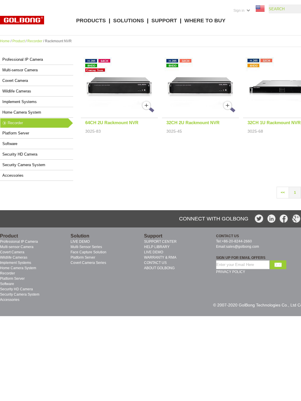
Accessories (13, 175)
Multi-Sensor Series (86, 247)
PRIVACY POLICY (230, 272)
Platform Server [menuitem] (12, 279)
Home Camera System (21, 112)
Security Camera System (23, 165)
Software (9, 143)
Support (153, 235)
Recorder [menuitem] (7, 273)
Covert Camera (15, 80)
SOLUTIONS (128, 20)
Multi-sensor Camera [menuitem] (17, 247)
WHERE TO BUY (204, 20)
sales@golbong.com (242, 247)
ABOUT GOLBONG (159, 268)
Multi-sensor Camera (20, 70)
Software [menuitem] (7, 284)
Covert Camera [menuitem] (12, 252)
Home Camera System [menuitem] (18, 268)
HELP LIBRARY (157, 247)
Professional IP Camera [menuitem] (19, 242)
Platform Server (15, 133)
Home (5, 41)
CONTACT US (155, 263)
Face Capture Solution (88, 252)
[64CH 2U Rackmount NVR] (119, 112)
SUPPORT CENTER (160, 242)
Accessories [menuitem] (9, 300)
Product (18, 41)
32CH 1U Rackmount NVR (274, 122)
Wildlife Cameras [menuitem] (13, 257)
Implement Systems (19, 102)
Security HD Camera (19, 154)
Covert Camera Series (88, 263)
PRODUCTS (91, 20)
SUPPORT (164, 20)
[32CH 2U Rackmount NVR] (201, 112)
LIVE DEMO (80, 242)
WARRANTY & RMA (160, 257)
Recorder (34, 41)
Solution (80, 235)
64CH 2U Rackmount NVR (111, 122)
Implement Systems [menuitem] (15, 263)
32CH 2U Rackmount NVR (193, 122)
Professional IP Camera (22, 59)
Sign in (239, 11)
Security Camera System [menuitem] (19, 294)
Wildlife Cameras (16, 91)
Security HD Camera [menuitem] (16, 289)
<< (283, 193)
